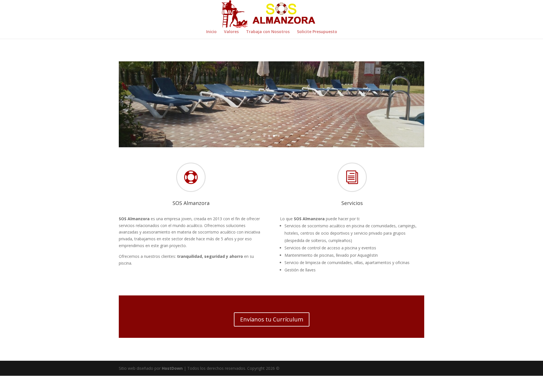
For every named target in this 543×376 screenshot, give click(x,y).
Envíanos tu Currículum (271, 319)
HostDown (172, 368)
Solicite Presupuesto (317, 32)
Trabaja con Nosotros (268, 32)
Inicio (211, 32)
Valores (231, 32)
